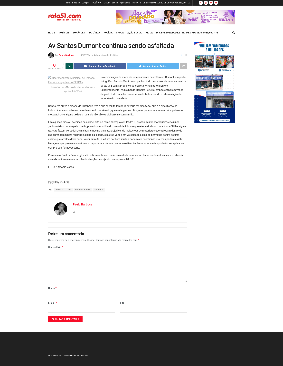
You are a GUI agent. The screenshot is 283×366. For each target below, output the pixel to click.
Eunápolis (86, 3)
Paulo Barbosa (66, 55)
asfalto (59, 190)
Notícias (76, 3)
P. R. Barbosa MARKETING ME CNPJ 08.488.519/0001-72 (165, 3)
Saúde (115, 3)
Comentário (55, 247)
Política (114, 55)
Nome (52, 288)
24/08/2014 (84, 55)
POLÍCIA (106, 3)
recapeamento (82, 190)
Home (67, 3)
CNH (69, 190)
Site (122, 303)
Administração (101, 55)
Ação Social (125, 3)
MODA (135, 3)
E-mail (52, 302)
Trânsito (98, 190)
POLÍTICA (97, 3)
